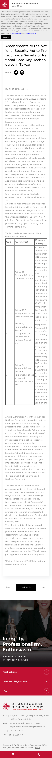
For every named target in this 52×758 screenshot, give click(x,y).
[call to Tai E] (39, 754)
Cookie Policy (30, 33)
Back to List (26, 587)
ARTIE (38, 747)
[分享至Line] (22, 72)
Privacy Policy (15, 33)
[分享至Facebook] (16, 72)
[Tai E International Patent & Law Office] (4, 4)
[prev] (6, 587)
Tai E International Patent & (25, 4)
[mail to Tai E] (13, 754)
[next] (45, 587)
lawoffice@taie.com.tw (34, 727)
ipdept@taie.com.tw (30, 723)
